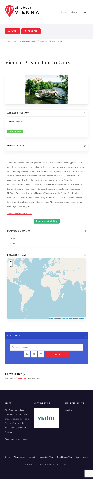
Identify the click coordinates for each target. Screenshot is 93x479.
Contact (32, 457)
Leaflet (51, 318)
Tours (14, 41)
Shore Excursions (27, 41)
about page (22, 439)
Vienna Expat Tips (46, 457)
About (85, 457)
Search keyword (12, 347)
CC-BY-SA (82, 318)
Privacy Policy (19, 457)
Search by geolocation (41, 354)
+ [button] (11, 261)
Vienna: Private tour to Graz (19, 213)
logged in (20, 378)
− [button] (11, 265)
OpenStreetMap (66, 318)
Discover (74, 12)
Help (77, 457)
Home (63, 12)
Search (57, 354)
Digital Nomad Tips (64, 457)
